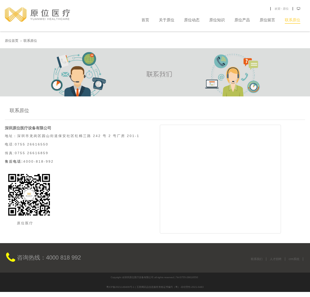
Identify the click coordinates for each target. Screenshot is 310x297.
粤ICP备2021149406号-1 (120, 287)
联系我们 (257, 259)
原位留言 (267, 20)
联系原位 (292, 20)
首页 (145, 20)
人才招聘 (275, 259)
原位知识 (217, 20)
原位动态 (192, 20)
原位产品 (242, 20)
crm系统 (294, 259)
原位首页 (11, 41)
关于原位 (166, 20)
